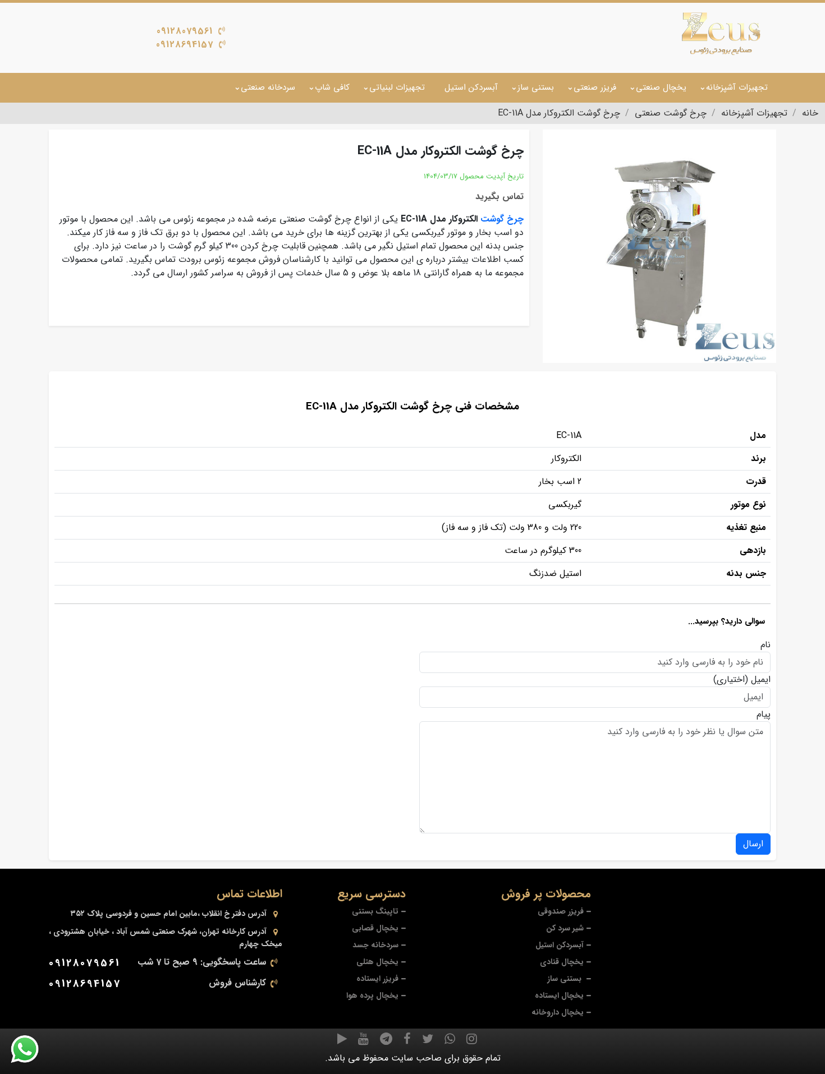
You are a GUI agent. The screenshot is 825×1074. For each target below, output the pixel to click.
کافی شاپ (332, 87)
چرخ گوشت (502, 219)
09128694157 (184, 45)
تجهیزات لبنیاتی (397, 87)
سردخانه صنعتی (268, 87)
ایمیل (761, 679)
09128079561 (185, 31)
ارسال (753, 844)
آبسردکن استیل (471, 87)
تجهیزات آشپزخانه (737, 87)
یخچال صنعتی (661, 87)
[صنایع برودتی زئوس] (721, 33)
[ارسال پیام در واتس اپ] (31, 1049)
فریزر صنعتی (595, 87)
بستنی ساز (535, 87)
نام (765, 645)
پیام (764, 714)
